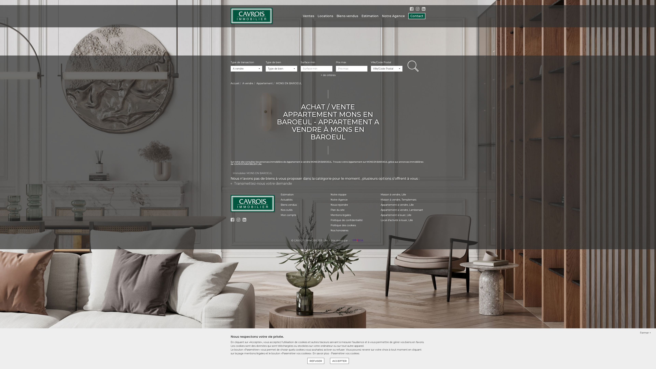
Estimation (370, 16)
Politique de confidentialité (347, 220)
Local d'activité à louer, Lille (397, 220)
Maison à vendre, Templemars (398, 199)
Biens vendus (347, 16)
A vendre (247, 83)
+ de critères (328, 75)
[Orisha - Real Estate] (357, 240)
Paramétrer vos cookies (345, 353)
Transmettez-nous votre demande (263, 183)
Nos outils (286, 209)
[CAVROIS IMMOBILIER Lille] (252, 16)
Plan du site (338, 209)
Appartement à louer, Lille (396, 215)
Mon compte (288, 215)
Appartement (264, 83)
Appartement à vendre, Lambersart (402, 209)
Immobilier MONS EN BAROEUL (252, 173)
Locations (325, 16)
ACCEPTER (339, 361)
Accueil (235, 83)
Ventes (308, 16)
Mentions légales (341, 215)
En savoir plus (321, 353)
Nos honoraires (339, 230)
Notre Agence (393, 16)
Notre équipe (338, 194)
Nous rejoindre (339, 204)
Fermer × (645, 332)
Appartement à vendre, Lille (397, 204)
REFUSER (316, 361)
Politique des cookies (343, 225)
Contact (416, 16)
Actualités (286, 199)
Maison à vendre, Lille (393, 194)
